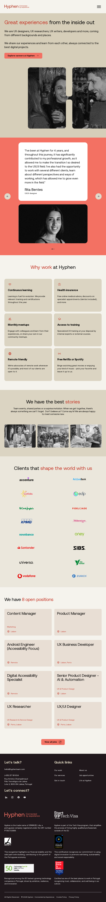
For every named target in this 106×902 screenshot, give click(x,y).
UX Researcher (19, 706)
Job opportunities (86, 775)
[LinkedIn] (6, 798)
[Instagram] (12, 798)
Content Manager (21, 613)
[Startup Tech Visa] (66, 815)
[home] (16, 7)
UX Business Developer (75, 644)
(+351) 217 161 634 (11, 775)
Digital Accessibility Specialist (22, 677)
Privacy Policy (74, 897)
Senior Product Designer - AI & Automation (78, 677)
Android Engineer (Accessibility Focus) (23, 646)
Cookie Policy (61, 897)
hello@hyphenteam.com (14, 769)
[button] (99, 6)
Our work (58, 770)
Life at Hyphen (85, 780)
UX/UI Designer (69, 706)
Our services (59, 775)
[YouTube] (24, 798)
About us (83, 770)
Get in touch (59, 780)
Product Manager (71, 613)
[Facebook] (18, 798)
